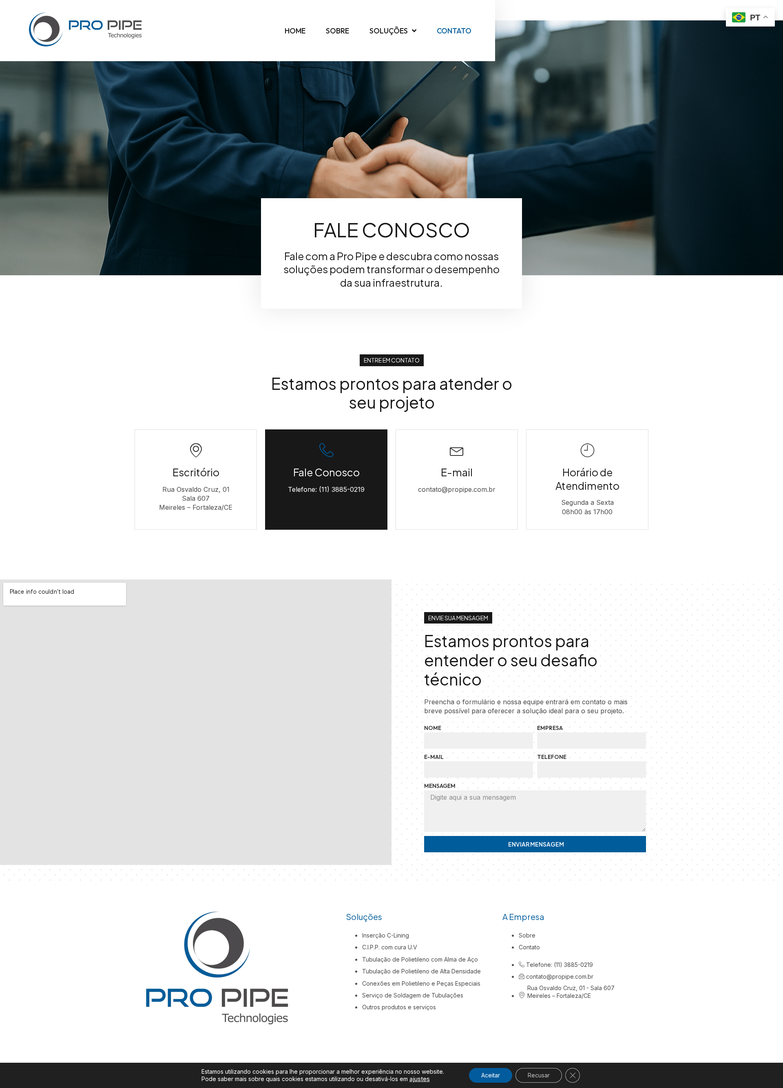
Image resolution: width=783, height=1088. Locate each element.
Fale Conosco (326, 472)
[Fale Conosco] (326, 450)
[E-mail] (457, 450)
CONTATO (454, 30)
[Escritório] (196, 450)
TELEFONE (551, 757)
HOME (295, 30)
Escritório (196, 472)
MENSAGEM (440, 785)
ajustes (419, 1079)
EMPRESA (550, 728)
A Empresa (523, 916)
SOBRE (337, 30)
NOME (432, 728)
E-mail (457, 472)
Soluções (364, 916)
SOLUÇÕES (388, 30)
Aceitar (490, 1075)
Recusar (539, 1075)
